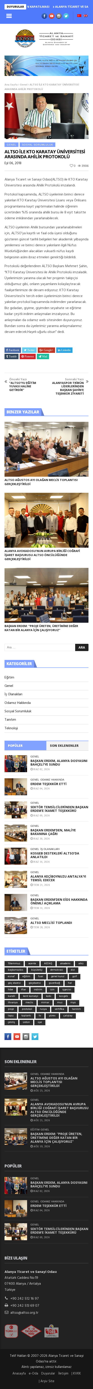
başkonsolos (15, 970)
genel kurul (57, 976)
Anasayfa (19, 1373)
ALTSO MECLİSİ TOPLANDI (51, 922)
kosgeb (63, 996)
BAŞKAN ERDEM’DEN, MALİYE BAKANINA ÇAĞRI (53, 832)
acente (32, 963)
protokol (27, 1009)
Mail (44, 356)
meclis (29, 1002)
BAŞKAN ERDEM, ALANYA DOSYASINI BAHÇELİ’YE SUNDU (58, 763)
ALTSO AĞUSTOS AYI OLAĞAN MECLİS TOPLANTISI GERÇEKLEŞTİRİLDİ (53, 1082)
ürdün (26, 1022)
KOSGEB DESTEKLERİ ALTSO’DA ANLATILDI (54, 855)
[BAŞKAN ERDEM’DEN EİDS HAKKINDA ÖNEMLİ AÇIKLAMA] (16, 902)
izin (52, 989)
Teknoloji (11, 728)
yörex (52, 1015)
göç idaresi (14, 983)
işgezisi (66, 989)
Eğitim (9, 678)
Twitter (31, 350)
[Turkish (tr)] (79, 16)
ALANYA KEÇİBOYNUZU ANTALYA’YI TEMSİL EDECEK (58, 878)
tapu (11, 1015)
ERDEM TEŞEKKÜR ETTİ (48, 784)
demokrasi (56, 970)
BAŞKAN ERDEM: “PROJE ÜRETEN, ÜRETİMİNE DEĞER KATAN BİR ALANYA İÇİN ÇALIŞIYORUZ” (41, 628)
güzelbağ (54, 983)
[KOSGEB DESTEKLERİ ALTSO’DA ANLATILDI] (16, 856)
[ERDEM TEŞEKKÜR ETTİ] (16, 786)
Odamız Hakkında (18, 703)
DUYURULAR (15, 7)
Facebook (14, 350)
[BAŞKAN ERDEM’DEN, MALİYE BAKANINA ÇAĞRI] (16, 833)
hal (70, 983)
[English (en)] (86, 16)
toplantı (26, 1015)
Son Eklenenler (64, 745)
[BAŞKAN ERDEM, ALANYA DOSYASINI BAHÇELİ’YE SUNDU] (16, 763)
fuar (40, 976)
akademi (65, 963)
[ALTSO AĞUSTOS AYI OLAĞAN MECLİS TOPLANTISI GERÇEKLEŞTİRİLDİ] (46, 449)
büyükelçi (36, 970)
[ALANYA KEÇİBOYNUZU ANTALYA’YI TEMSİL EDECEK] (16, 879)
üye (40, 1022)
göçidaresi (35, 983)
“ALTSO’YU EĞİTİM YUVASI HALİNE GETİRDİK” (22, 385)
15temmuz (14, 963)
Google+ (48, 350)
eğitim (26, 976)
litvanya (13, 1002)
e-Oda (33, 1373)
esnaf (11, 976)
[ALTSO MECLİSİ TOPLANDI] (16, 925)
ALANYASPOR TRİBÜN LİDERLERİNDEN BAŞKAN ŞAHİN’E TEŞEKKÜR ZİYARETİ (68, 386)
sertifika (59, 1009)
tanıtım (76, 1009)
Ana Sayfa (11, 85)
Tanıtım (10, 720)
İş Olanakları (13, 694)
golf (74, 976)
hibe (10, 989)
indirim (38, 989)
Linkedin (66, 350)
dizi (73, 970)
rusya (43, 1009)
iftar (23, 989)
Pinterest (29, 356)
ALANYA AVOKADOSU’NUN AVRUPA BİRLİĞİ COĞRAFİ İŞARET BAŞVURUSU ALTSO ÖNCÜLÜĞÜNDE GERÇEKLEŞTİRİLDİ (42, 555)
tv (40, 1015)
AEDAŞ (48, 963)
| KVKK (76, 1373)
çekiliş (11, 1022)
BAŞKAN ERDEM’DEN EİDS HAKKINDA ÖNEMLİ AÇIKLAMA (59, 901)
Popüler (15, 745)
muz (60, 1002)
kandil (11, 996)
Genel (23, 85)
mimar (45, 1002)
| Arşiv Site (46, 1381)
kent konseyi (30, 996)
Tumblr (13, 356)
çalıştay (67, 1015)
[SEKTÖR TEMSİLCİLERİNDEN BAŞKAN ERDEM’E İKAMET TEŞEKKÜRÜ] (16, 809)
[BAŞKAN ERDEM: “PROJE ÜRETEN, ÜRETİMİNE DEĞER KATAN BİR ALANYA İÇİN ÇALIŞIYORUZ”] (46, 595)
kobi (48, 996)
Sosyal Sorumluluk (37, 144)
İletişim (63, 1373)
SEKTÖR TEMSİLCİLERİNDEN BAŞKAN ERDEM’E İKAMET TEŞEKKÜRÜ (59, 809)
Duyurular (48, 1373)
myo (73, 1002)
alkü (81, 963)
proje (11, 1009)
